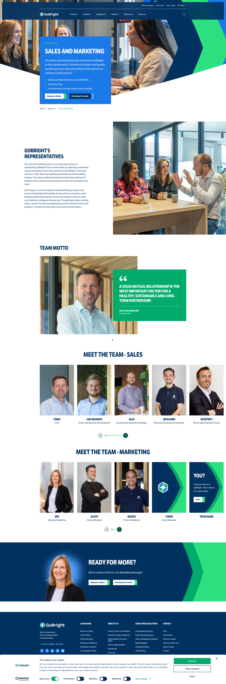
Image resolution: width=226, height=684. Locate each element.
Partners (114, 14)
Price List (111, 653)
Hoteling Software (142, 647)
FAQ (164, 631)
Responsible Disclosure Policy (117, 640)
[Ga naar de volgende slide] (125, 435)
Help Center (168, 635)
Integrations (101, 14)
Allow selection (192, 669)
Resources (128, 14)
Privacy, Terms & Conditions (119, 631)
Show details (141, 679)
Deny (192, 676)
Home (42, 108)
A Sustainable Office (88, 651)
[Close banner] (217, 659)
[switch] (80, 679)
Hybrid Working (86, 639)
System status (168, 647)
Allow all (192, 661)
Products (73, 14)
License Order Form (171, 643)
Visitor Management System (146, 639)
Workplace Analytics (88, 647)
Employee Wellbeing (88, 643)
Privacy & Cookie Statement (119, 635)
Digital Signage (141, 643)
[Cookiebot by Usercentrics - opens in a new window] (22, 679)
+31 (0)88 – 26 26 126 (54, 644)
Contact (166, 651)
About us (142, 14)
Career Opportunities (116, 645)
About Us (51, 108)
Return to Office (86, 631)
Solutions (86, 14)
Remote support (169, 639)
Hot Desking (140, 651)
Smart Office (85, 635)
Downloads (112, 649)
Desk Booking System (144, 631)
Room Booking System (144, 635)
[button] (112, 339)
